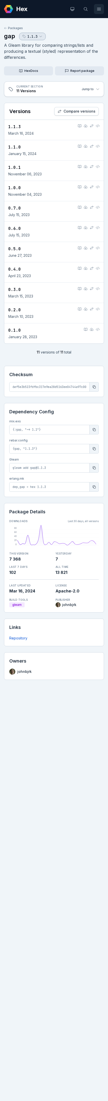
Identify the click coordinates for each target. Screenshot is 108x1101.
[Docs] (80, 126)
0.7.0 (14, 208)
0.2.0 (14, 310)
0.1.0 (14, 330)
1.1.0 (14, 147)
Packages (15, 28)
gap (9, 36)
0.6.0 (14, 228)
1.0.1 (14, 167)
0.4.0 (14, 269)
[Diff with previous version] (92, 126)
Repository (18, 638)
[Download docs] (86, 126)
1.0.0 (14, 187)
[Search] (85, 9)
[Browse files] (98, 126)
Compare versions (79, 111)
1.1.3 (14, 126)
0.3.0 (14, 289)
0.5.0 (14, 249)
